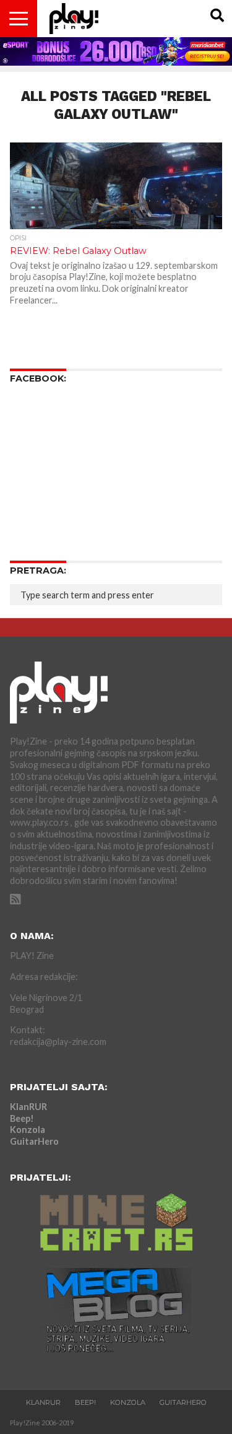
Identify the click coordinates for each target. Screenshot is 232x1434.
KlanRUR (28, 1106)
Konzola (27, 1129)
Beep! (22, 1118)
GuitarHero (34, 1141)
